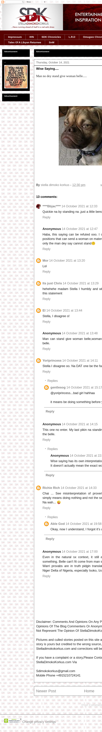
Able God (57, 524)
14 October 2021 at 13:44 (64, 310)
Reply (46, 217)
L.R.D (72, 37)
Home (89, 691)
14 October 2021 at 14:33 (79, 488)
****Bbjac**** (51, 206)
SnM (51, 42)
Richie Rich (51, 488)
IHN (31, 37)
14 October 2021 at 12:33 (79, 206)
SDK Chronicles (51, 37)
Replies (52, 381)
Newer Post (46, 691)
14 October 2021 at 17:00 (80, 551)
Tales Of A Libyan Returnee (24, 42)
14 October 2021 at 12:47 (80, 229)
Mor (45, 260)
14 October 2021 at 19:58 (83, 524)
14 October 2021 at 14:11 (80, 360)
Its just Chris (52, 283)
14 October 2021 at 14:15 (80, 424)
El (44, 310)
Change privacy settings (39, 721)
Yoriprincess (51, 360)
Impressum (15, 37)
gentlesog (58, 387)
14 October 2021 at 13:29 (81, 283)
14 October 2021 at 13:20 (67, 260)
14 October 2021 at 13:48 (80, 333)
